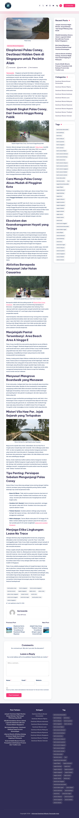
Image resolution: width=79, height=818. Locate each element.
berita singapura (23, 588)
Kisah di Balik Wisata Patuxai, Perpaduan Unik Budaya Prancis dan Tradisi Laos (63, 67)
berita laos (59, 135)
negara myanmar (61, 202)
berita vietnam (60, 147)
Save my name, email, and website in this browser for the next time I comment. (27, 689)
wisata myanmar (61, 250)
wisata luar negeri (25, 597)
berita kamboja (60, 132)
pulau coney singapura (12, 594)
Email (24, 680)
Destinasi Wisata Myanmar (63, 105)
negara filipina (60, 187)
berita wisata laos (61, 159)
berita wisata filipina (61, 150)
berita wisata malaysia (62, 162)
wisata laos (59, 241)
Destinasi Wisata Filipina (63, 87)
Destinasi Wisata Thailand (63, 112)
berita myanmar (60, 141)
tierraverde (22, 611)
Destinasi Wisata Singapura (15, 45)
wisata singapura (11, 600)
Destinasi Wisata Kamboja (63, 94)
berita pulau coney (11, 588)
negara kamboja (60, 193)
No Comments (34, 67)
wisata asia (34, 594)
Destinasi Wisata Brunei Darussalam (62, 82)
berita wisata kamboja (62, 156)
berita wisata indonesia (62, 153)
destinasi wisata (11, 591)
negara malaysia (60, 199)
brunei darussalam (61, 178)
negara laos (59, 196)
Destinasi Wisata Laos (62, 98)
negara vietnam (60, 211)
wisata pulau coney (36, 597)
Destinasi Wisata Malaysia (63, 101)
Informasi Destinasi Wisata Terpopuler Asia (45, 813)
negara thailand (60, 208)
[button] (69, 5)
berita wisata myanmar (62, 166)
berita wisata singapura (35, 588)
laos (68, 181)
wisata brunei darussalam (63, 226)
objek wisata (32, 591)
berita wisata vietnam (62, 175)
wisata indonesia (61, 235)
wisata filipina (60, 232)
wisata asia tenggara (12, 597)
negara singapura (22, 591)
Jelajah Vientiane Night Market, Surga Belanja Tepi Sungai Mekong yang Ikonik (63, 28)
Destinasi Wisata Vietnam (63, 116)
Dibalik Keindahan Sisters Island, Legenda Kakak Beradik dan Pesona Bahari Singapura (64, 38)
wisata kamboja (60, 238)
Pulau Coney (39, 147)
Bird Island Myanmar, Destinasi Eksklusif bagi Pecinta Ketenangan (63, 47)
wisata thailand (60, 256)
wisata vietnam (60, 259)
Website (39, 680)
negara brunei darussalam (63, 184)
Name (8, 680)
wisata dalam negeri (61, 229)
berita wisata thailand (62, 172)
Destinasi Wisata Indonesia (64, 90)
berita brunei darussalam (62, 129)
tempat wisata (24, 594)
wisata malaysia (60, 247)
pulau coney (41, 591)
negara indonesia (61, 190)
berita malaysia (60, 138)
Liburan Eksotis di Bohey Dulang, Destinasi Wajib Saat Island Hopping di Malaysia (63, 56)
